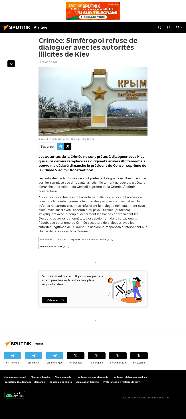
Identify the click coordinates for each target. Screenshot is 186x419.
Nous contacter (63, 377)
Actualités (61, 239)
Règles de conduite (60, 382)
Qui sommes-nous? (15, 377)
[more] (11, 63)
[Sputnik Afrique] (18, 30)
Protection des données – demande (24, 382)
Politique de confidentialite (92, 377)
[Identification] (159, 27)
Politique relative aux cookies (130, 377)
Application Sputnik (87, 382)
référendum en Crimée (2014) (54, 246)
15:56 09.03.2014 (48, 62)
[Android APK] (15, 395)
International (46, 239)
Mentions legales (40, 377)
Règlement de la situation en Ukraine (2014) (92, 239)
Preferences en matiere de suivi (121, 382)
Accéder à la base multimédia (80, 138)
